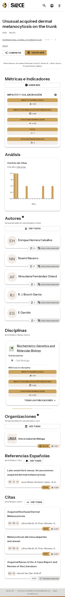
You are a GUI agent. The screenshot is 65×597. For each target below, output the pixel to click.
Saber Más (32, 85)
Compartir (13, 53)
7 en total (21, 167)
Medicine (53, 347)
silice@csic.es (32, 594)
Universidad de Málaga (31, 438)
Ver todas (33, 426)
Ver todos (32, 228)
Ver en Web (35, 52)
